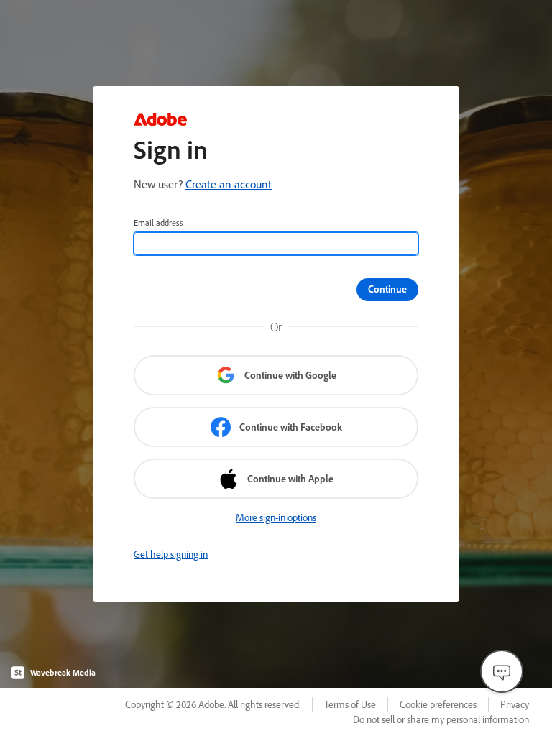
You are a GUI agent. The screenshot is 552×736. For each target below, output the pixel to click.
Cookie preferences (438, 704)
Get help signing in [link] (171, 554)
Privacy (514, 704)
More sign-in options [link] (276, 517)
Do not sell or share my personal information (441, 719)
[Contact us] (501, 671)
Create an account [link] (228, 184)
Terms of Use (350, 704)
